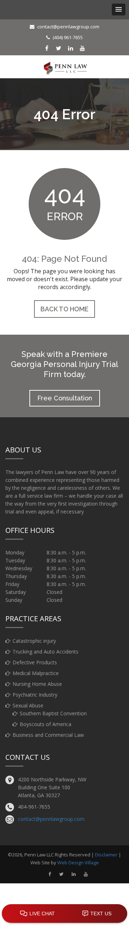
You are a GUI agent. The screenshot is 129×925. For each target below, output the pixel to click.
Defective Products (35, 662)
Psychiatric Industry (35, 694)
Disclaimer (106, 854)
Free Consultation (64, 398)
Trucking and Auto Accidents (45, 651)
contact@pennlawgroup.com (68, 26)
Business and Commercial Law (48, 734)
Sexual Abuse (28, 705)
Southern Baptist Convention (53, 713)
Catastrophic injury (34, 640)
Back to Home (64, 309)
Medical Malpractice (36, 673)
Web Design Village (78, 862)
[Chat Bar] (64, 914)
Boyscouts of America (45, 724)
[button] (118, 9)
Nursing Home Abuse (37, 683)
